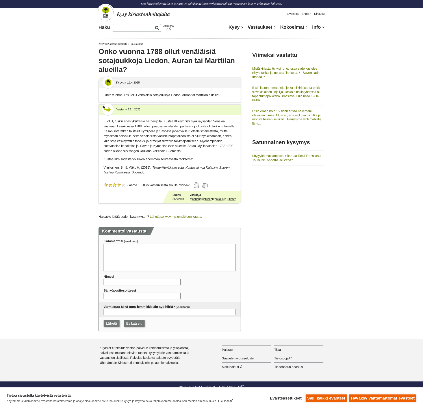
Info (316, 27)
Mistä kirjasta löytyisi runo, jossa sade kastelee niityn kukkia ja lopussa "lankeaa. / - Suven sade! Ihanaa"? (286, 72)
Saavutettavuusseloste (238, 358)
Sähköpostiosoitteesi (120, 290)
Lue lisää (224, 401)
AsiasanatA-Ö (168, 27)
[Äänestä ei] (205, 186)
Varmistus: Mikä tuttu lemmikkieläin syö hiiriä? (139, 307)
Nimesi (109, 276)
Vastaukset (260, 27)
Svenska (293, 13)
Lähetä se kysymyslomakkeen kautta (175, 216)
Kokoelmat (292, 27)
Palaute (227, 349)
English (306, 13)
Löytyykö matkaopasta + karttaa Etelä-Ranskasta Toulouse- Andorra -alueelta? (286, 158)
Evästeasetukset (286, 398)
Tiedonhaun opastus (288, 367)
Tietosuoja (281, 358)
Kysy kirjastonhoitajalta (112, 44)
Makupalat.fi (230, 367)
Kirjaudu (319, 13)
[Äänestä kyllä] (196, 185)
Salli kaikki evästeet (326, 398)
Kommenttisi (113, 241)
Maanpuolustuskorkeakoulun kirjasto (213, 199)
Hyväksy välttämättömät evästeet (383, 398)
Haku (104, 27)
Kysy (234, 27)
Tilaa (277, 349)
